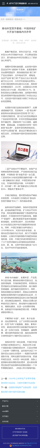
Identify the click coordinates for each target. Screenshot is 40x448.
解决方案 (5, 406)
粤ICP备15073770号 (30, 443)
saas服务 (5, 411)
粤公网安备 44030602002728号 (22, 445)
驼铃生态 (18, 19)
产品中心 (5, 401)
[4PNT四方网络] (16, 3)
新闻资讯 (9, 19)
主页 (2, 19)
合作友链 (5, 421)
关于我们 (5, 416)
